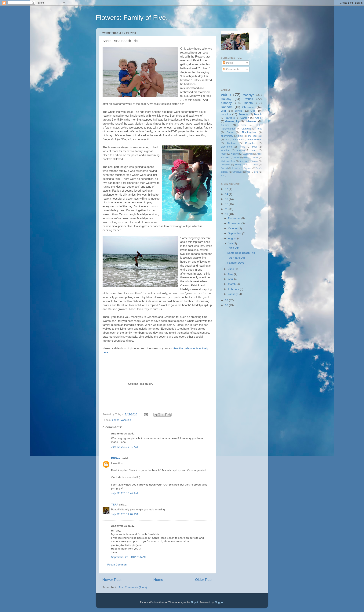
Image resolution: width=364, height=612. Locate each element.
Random (226, 107)
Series (238, 110)
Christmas (248, 107)
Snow (230, 132)
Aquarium (237, 139)
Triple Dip (233, 247)
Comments (232, 69)
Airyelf (194, 602)
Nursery (243, 161)
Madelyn (248, 95)
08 (227, 305)
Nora (259, 128)
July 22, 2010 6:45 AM (124, 446)
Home (158, 580)
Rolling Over (241, 164)
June (231, 269)
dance (254, 150)
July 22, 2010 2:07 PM (124, 514)
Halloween (251, 121)
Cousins (225, 125)
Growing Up (232, 121)
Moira (255, 157)
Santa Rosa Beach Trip (241, 252)
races (224, 153)
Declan (236, 157)
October (233, 228)
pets (256, 172)
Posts (229, 62)
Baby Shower (254, 139)
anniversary (227, 136)
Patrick (248, 99)
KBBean (116, 458)
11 (226, 209)
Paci (254, 146)
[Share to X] (162, 415)
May (231, 274)
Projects (243, 114)
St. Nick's (235, 168)
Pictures (254, 161)
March (232, 284)
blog (240, 136)
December (234, 218)
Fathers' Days (235, 262)
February (234, 289)
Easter (242, 125)
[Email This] (155, 415)
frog (248, 172)
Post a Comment (117, 564)
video (226, 94)
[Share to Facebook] (166, 415)
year (223, 110)
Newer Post (111, 580)
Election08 (226, 146)
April (231, 279)
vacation (126, 420)
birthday (226, 103)
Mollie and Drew (228, 161)
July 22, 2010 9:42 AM (124, 493)
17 (227, 189)
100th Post (248, 154)
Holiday (226, 99)
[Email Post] (145, 414)
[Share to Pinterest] (170, 415)
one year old (255, 136)
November (234, 223)
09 (227, 300)
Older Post (203, 580)
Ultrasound (237, 172)
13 (227, 199)
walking (235, 153)
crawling (240, 150)
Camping (246, 128)
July (231, 243)
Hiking (242, 146)
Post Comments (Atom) (133, 587)
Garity (246, 157)
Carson (244, 117)
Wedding (225, 150)
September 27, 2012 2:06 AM (128, 557)
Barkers (230, 117)
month (248, 103)
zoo (222, 175)
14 (227, 194)
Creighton (250, 143)
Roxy (255, 164)
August (232, 238)
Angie (258, 117)
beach (115, 420)
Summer (248, 168)
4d (226, 139)
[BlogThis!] (159, 415)
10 (227, 214)
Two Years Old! (236, 257)
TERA (114, 504)
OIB (252, 110)
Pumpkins (225, 164)
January (233, 294)
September (235, 233)
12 (227, 204)
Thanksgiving (249, 132)
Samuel (224, 168)
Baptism (231, 143)
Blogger (219, 602)
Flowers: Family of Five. (132, 17)
